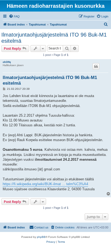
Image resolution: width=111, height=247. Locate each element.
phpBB (41, 236)
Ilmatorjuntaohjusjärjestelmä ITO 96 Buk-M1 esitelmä (54, 38)
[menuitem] (14, 16)
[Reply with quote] (95, 66)
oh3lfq (7, 61)
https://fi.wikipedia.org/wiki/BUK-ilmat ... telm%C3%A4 (45, 184)
